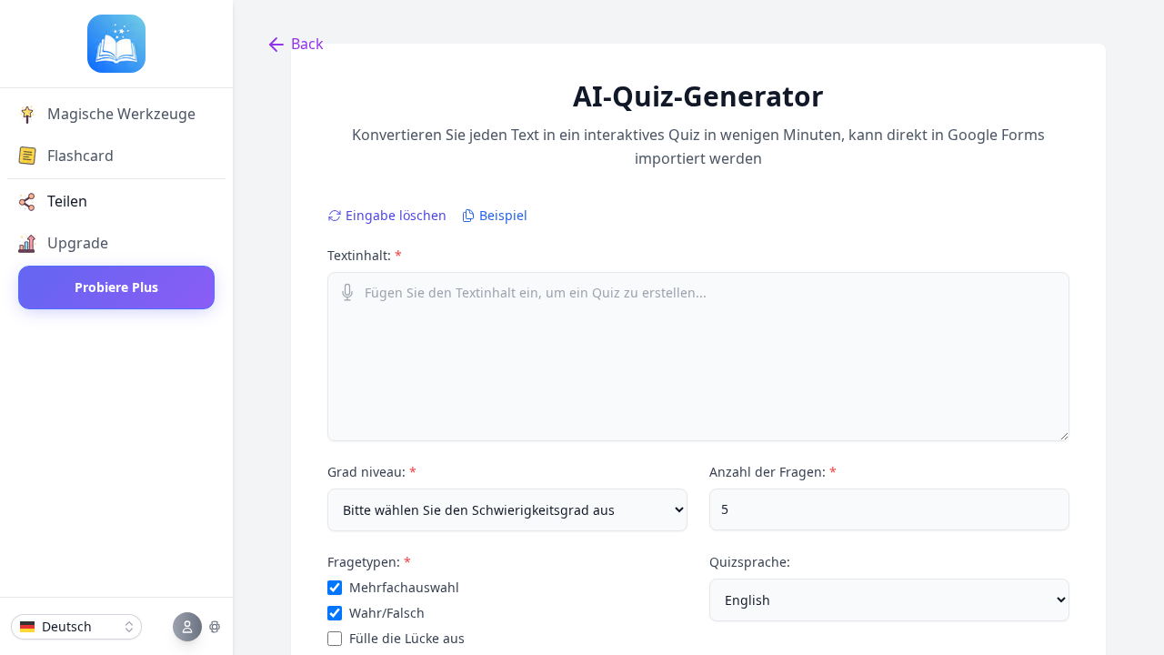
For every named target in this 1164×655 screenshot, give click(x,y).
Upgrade (77, 243)
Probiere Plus (116, 287)
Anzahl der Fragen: (773, 471)
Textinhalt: (364, 255)
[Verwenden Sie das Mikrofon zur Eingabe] (347, 292)
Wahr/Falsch (387, 612)
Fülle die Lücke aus (407, 638)
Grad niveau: (371, 471)
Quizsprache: (749, 561)
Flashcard (80, 156)
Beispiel (503, 215)
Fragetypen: (369, 561)
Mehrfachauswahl (404, 587)
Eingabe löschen (396, 215)
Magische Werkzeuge (121, 114)
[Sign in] (197, 626)
